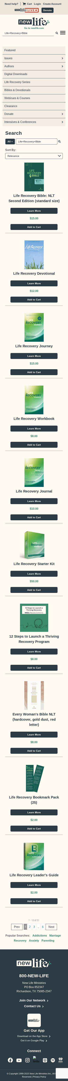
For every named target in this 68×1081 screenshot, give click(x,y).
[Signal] (45, 1060)
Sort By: (10, 149)
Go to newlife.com (34, 28)
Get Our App (34, 1030)
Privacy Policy (39, 1077)
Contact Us (32, 1006)
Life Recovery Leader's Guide (34, 875)
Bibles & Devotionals (17, 90)
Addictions (39, 935)
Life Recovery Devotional (34, 273)
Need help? (11, 3)
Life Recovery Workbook (34, 419)
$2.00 (34, 819)
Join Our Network (32, 1000)
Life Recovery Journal (34, 491)
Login (37, 3)
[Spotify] (53, 1060)
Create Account (52, 3)
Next (51, 926)
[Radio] (61, 1059)
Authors (9, 66)
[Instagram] (27, 1060)
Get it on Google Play (32, 1040)
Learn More (34, 210)
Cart (29, 3)
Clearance (10, 106)
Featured (10, 50)
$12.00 (34, 290)
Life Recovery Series (17, 82)
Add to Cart (34, 227)
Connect (34, 1051)
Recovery (20, 940)
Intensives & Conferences (20, 121)
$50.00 (34, 581)
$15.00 (34, 218)
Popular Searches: (17, 935)
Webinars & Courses (17, 98)
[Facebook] (10, 1060)
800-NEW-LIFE (34, 975)
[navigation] (38, 4)
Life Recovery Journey (34, 346)
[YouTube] (19, 1060)
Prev (17, 926)
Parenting (47, 940)
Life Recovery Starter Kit (34, 564)
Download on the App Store (32, 1036)
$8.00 (34, 436)
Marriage (55, 935)
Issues (8, 58)
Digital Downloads (15, 74)
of (35, 920)
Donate (47, 10)
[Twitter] (36, 1059)
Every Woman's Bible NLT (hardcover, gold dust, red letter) (34, 719)
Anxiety (34, 940)
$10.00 (34, 508)
